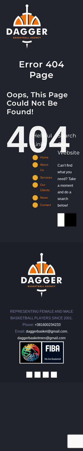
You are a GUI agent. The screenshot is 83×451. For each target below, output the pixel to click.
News (44, 197)
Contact (45, 205)
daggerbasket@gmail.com (46, 331)
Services (46, 177)
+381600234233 (48, 325)
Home (44, 157)
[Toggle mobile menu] (74, 6)
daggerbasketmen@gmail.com (41, 338)
